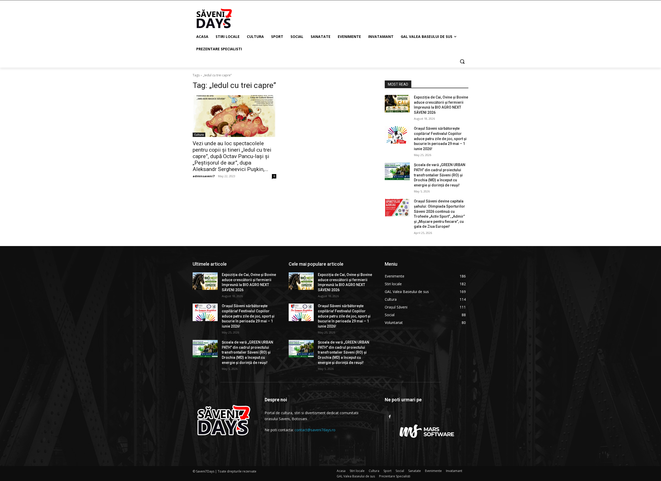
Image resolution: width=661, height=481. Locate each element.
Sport (387, 471)
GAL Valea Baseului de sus (356, 476)
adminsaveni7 (203, 176)
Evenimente (433, 471)
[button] (462, 61)
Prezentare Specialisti (394, 476)
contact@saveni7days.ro (315, 429)
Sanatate (414, 471)
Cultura (199, 134)
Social (400, 471)
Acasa (341, 471)
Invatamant (454, 471)
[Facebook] (390, 416)
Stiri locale (357, 471)
